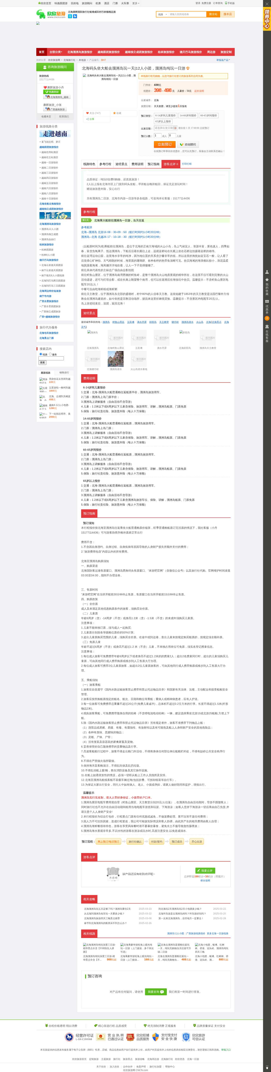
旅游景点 (128, 1059)
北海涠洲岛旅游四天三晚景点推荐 (102, 918)
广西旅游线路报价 (195, 933)
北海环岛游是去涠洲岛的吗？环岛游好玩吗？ (182, 913)
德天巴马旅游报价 (191, 52)
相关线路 (89, 933)
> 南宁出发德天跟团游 (51, 270)
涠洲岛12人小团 (175, 933)
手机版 (231, 3)
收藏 (118, 113)
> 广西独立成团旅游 (50, 311)
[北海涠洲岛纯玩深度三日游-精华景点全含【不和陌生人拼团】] (99, 952)
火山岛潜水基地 (139, 369)
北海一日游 (218, 933)
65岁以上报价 (163, 121)
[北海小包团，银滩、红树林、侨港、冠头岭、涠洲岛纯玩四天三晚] (211, 952)
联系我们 (64, 116)
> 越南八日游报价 (48, 193)
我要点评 (206, 870)
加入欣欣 (114, 1066)
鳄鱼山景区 (94, 274)
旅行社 (116, 1059)
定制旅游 (94, 1059)
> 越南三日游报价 (48, 172)
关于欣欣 (101, 1066)
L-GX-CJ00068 (84, 1039)
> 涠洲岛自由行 (47, 239)
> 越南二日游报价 (48, 167)
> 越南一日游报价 (48, 162)
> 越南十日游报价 (48, 198)
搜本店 (228, 14)
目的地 (75, 3)
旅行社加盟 (155, 1066)
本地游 (82, 60)
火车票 (125, 3)
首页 (41, 52)
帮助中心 (170, 1066)
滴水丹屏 (142, 322)
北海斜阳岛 (185, 348)
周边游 (211, 52)
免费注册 (206, 3)
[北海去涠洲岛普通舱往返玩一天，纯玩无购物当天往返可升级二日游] (174, 952)
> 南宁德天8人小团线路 (51, 275)
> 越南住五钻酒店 (48, 157)
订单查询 (218, 3)
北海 (156, 100)
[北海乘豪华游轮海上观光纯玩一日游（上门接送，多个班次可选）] (137, 952)
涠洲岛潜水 (187, 322)
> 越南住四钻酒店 (48, 152)
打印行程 (187, 164)
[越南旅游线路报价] (55, 136)
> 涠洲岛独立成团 (48, 234)
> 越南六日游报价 (48, 188)
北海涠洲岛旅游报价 (79, 52)
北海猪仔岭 (93, 369)
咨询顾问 (188, 144)
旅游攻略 (140, 1059)
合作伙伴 (128, 1066)
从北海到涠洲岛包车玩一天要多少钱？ (104, 913)
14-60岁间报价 (188, 115)
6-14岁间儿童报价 (165, 115)
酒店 (106, 3)
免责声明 (141, 1066)
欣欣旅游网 (54, 60)
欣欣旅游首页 (79, 1059)
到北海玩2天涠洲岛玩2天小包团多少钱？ (180, 909)
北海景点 (216, 322)
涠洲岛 (118, 220)
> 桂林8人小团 (47, 254)
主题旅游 (106, 1059)
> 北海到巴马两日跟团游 (52, 280)
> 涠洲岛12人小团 (49, 229)
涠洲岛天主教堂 (208, 348)
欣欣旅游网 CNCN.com (135, 1070)
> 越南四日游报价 (48, 178)
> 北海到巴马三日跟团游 (52, 285)
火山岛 (199, 322)
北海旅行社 (69, 60)
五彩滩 (130, 322)
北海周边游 (153, 1059)
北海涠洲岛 (93, 348)
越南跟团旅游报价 (109, 52)
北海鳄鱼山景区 (116, 348)
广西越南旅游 (57, 109)
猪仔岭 (175, 322)
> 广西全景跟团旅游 (50, 306)
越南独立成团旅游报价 (139, 52)
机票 (98, 3)
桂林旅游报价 (166, 52)
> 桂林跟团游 (46, 249)
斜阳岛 (153, 322)
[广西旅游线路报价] (55, 218)
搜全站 (213, 14)
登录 (198, 3)
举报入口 (226, 1049)
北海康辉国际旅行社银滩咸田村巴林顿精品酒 (92, 12)
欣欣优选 (180, 1059)
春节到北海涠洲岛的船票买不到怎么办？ (105, 923)
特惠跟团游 (61, 3)
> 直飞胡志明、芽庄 (50, 142)
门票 (115, 3)
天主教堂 (92, 293)
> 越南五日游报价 (48, 183)
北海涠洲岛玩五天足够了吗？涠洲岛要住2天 (107, 909)
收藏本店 (46, 116)
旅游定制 (226, 52)
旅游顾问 (87, 3)
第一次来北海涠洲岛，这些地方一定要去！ (181, 918)
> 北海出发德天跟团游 (51, 265)
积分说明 (205, 880)
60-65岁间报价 (208, 115)
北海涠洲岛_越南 (59, 97)
